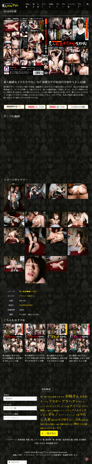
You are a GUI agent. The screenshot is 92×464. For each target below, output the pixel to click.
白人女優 (83, 424)
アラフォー (81, 401)
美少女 (49, 428)
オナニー (42, 406)
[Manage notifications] (87, 459)
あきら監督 (51, 397)
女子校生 (63, 419)
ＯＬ (59, 428)
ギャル (48, 406)
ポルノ (53, 414)
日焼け (58, 424)
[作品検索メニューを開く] (88, 4)
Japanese (15, 462)
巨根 (87, 420)
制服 (52, 420)
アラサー (55, 401)
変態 (56, 420)
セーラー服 (65, 406)
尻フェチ (72, 420)
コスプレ (56, 406)
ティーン (75, 406)
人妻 (47, 419)
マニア (61, 415)
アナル (45, 402)
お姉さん (30, 296)
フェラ (68, 410)
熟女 (76, 424)
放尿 (42, 424)
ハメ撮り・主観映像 (51, 411)
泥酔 (62, 424)
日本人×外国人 (49, 424)
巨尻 (83, 420)
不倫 (77, 415)
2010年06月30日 (26, 305)
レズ (66, 415)
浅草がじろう (69, 424)
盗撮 (41, 428)
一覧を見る (50, 433)
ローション (72, 415)
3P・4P (43, 396)
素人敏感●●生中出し (28, 291)
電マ (54, 428)
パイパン (62, 410)
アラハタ (22, 296)
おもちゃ (60, 396)
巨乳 (78, 419)
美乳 (45, 428)
